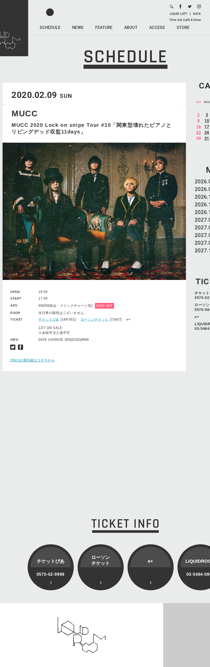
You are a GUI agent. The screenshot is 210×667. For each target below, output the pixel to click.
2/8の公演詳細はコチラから (32, 360)
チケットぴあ (48, 319)
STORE (183, 27)
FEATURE (103, 27)
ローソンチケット (95, 319)
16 (198, 126)
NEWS (77, 27)
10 (206, 120)
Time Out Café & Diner (185, 20)
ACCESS (157, 27)
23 (198, 132)
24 (206, 132)
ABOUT (131, 27)
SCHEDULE (50, 27)
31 (206, 138)
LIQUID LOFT (178, 14)
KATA (197, 14)
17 (206, 126)
